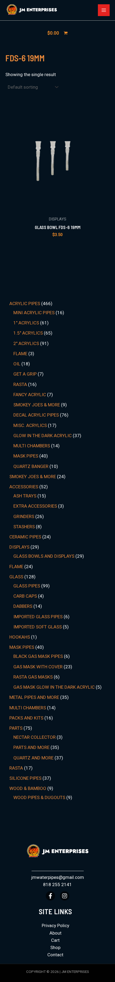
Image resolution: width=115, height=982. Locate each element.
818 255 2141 (57, 884)
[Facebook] (50, 896)
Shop (55, 947)
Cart (55, 940)
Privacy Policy (55, 925)
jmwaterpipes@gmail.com (57, 877)
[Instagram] (64, 896)
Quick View (58, 207)
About (55, 933)
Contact (55, 954)
